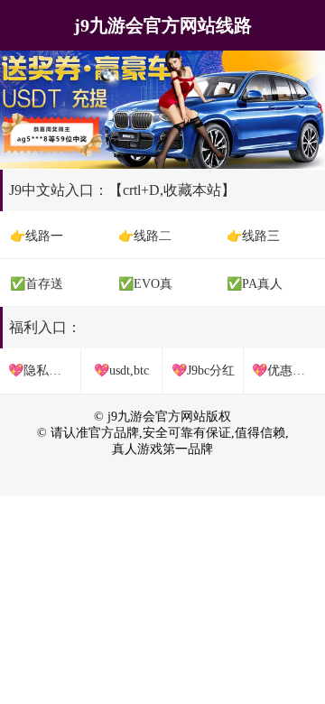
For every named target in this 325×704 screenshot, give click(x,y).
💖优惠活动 (285, 370)
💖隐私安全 (41, 370)
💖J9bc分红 (203, 370)
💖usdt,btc (121, 370)
